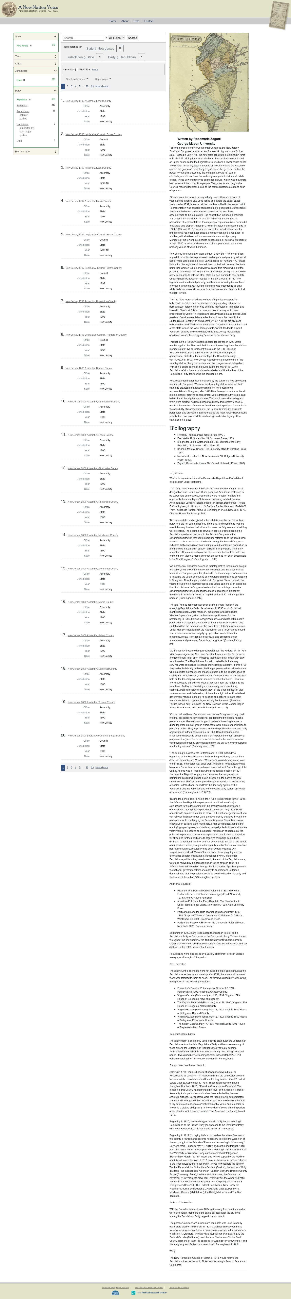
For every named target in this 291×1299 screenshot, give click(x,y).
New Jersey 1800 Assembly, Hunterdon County (93, 501)
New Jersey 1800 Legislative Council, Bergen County (96, 735)
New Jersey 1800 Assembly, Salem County (91, 635)
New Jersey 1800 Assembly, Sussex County (91, 702)
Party (18, 90)
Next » (95, 69)
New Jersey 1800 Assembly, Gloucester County (93, 468)
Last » (105, 86)
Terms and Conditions (179, 1287)
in (106, 38)
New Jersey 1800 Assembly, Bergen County (89, 368)
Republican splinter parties (23, 115)
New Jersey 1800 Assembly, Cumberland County (94, 401)
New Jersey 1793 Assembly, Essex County (88, 101)
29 (92, 86)
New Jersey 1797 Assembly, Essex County (88, 167)
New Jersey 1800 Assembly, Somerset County (92, 668)
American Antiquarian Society (115, 1287)
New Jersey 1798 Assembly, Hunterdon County (91, 301)
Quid (19, 141)
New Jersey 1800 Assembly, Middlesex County (93, 535)
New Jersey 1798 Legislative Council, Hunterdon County (96, 334)
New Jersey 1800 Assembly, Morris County (90, 602)
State (18, 36)
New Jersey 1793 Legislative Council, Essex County (94, 134)
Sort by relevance (75, 79)
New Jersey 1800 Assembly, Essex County (90, 435)
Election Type (22, 151)
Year (17, 56)
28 (87, 86)
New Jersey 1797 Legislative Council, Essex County (94, 234)
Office (18, 63)
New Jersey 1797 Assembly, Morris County (88, 201)
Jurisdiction (21, 70)
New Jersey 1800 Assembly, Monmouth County (93, 568)
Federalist (22, 105)
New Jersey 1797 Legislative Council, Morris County (94, 268)
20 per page (101, 79)
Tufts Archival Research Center (149, 1287)
